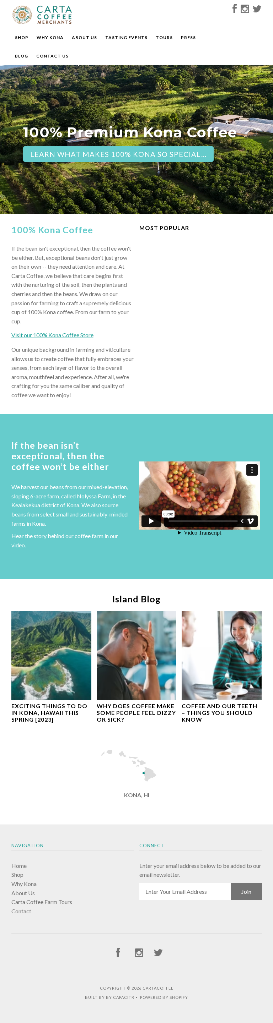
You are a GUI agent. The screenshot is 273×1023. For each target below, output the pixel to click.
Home (19, 865)
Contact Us (52, 56)
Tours (164, 37)
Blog (21, 56)
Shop (21, 37)
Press (188, 37)
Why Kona (50, 37)
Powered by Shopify (164, 997)
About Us (84, 37)
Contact (21, 911)
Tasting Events (126, 37)
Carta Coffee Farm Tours (41, 901)
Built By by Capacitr (109, 997)
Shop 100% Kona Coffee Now (90, 171)
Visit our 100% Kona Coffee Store (52, 335)
